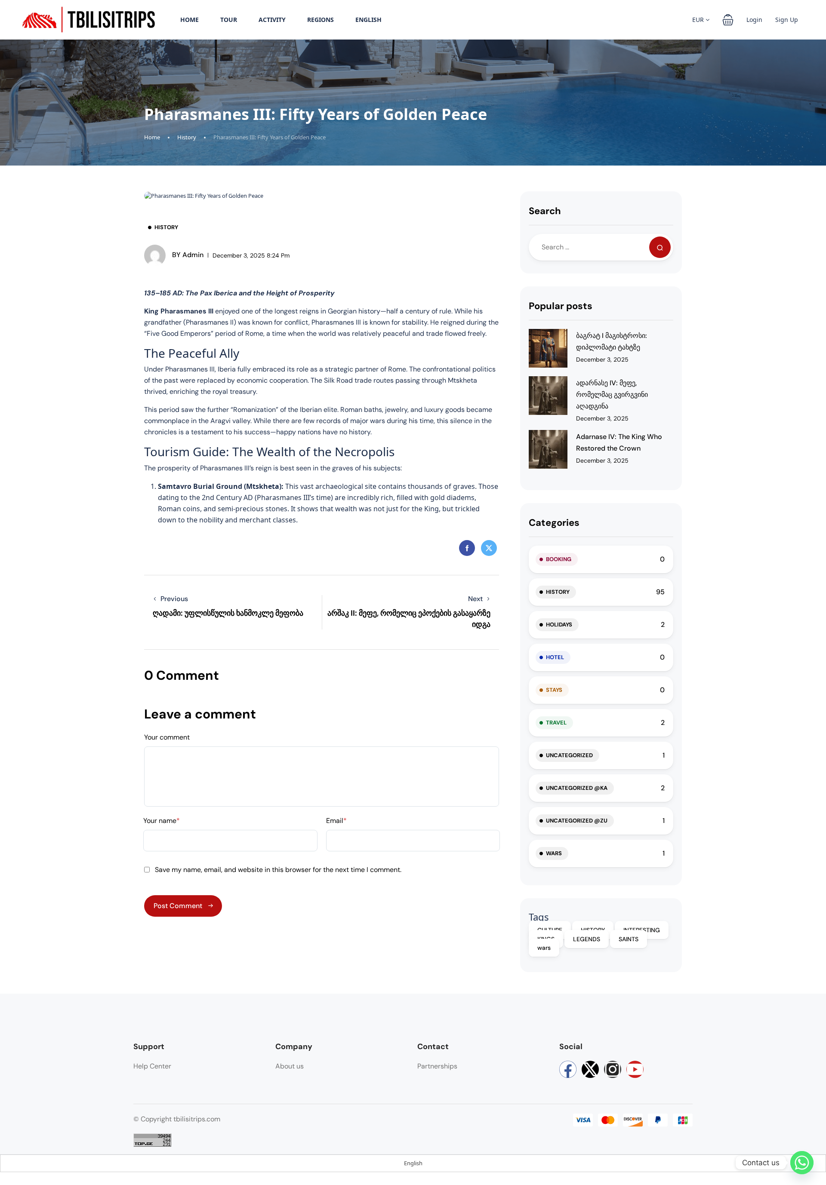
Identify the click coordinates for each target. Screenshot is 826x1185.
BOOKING (558, 559)
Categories (554, 522)
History (186, 137)
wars (544, 948)
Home (189, 19)
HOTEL (555, 657)
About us (289, 1066)
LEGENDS (586, 939)
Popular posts (560, 306)
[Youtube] (635, 1069)
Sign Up (786, 19)
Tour (228, 19)
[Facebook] (567, 1069)
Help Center (152, 1066)
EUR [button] (699, 19)
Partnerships (437, 1066)
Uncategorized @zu (576, 820)
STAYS (554, 690)
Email (336, 820)
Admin (187, 254)
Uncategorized (569, 755)
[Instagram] (612, 1069)
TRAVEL (556, 722)
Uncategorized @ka (576, 788)
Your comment (167, 737)
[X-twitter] (590, 1069)
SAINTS (628, 939)
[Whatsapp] (802, 1162)
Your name (161, 820)
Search (545, 211)
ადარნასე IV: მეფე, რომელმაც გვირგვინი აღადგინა (612, 394)
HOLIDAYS (559, 624)
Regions (320, 19)
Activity (272, 19)
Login (754, 19)
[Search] (660, 247)
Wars (554, 853)
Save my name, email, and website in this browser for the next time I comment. (278, 869)
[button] (728, 19)
